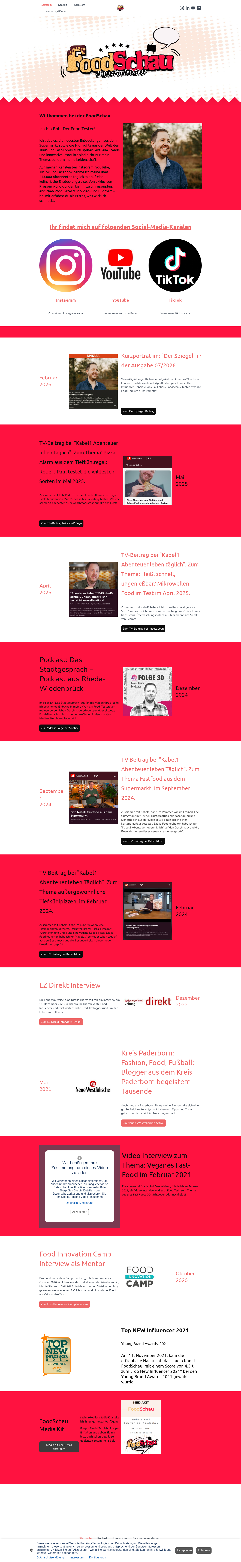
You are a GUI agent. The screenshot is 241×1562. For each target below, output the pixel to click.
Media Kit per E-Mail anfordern (59, 1447)
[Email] (199, 8)
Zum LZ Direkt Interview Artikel (61, 1022)
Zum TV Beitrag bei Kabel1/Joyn (143, 841)
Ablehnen (204, 1550)
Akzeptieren (79, 1211)
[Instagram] (182, 8)
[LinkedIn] (187, 8)
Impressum (76, 1557)
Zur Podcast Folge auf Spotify (59, 728)
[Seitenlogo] (120, 7)
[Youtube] (193, 8)
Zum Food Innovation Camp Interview (64, 1304)
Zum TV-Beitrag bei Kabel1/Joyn (61, 523)
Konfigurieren (97, 1557)
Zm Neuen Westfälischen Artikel (144, 1123)
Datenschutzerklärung (79, 1202)
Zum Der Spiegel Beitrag (138, 411)
